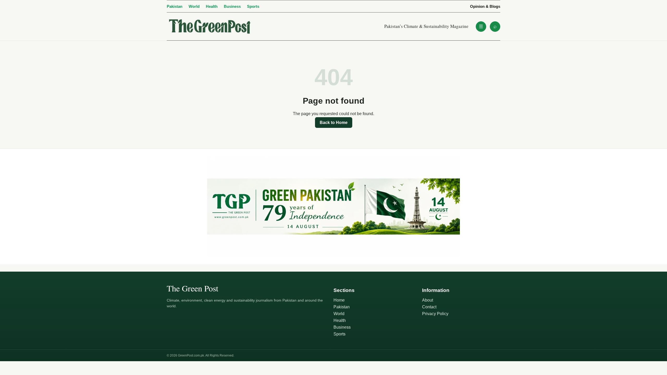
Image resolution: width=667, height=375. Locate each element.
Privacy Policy (435, 313)
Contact (429, 307)
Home (339, 300)
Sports (253, 6)
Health (212, 6)
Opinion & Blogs (485, 6)
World (194, 6)
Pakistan (174, 6)
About (427, 300)
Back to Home (334, 122)
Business (232, 6)
